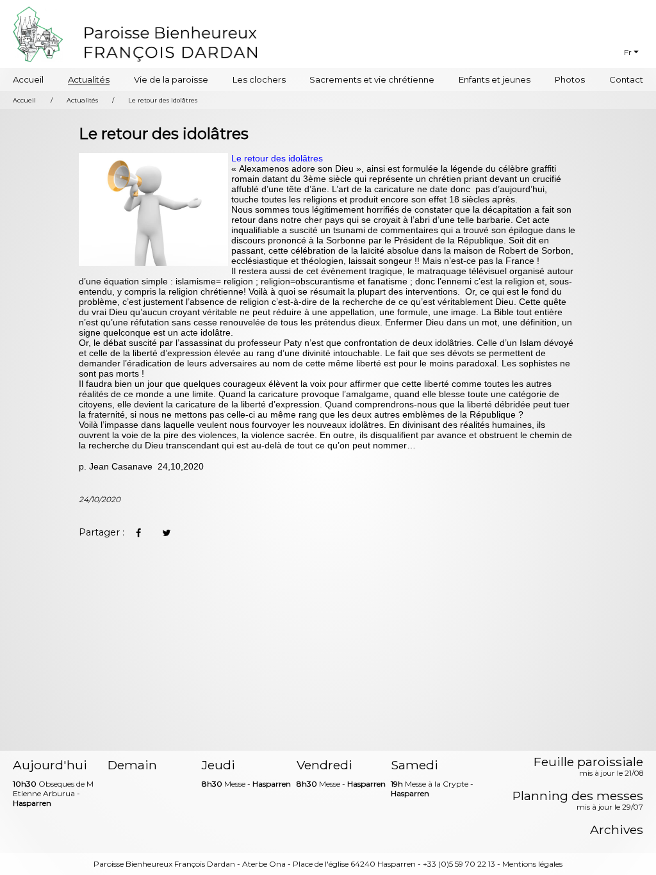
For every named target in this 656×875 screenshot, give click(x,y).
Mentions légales (532, 864)
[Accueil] (171, 42)
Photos (570, 79)
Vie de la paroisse (171, 79)
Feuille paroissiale (588, 767)
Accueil (28, 79)
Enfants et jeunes (494, 79)
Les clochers (259, 79)
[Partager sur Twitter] (166, 533)
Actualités (89, 79)
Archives (616, 830)
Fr (628, 52)
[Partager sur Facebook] (139, 533)
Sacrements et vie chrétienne (371, 79)
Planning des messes (577, 801)
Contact (626, 79)
